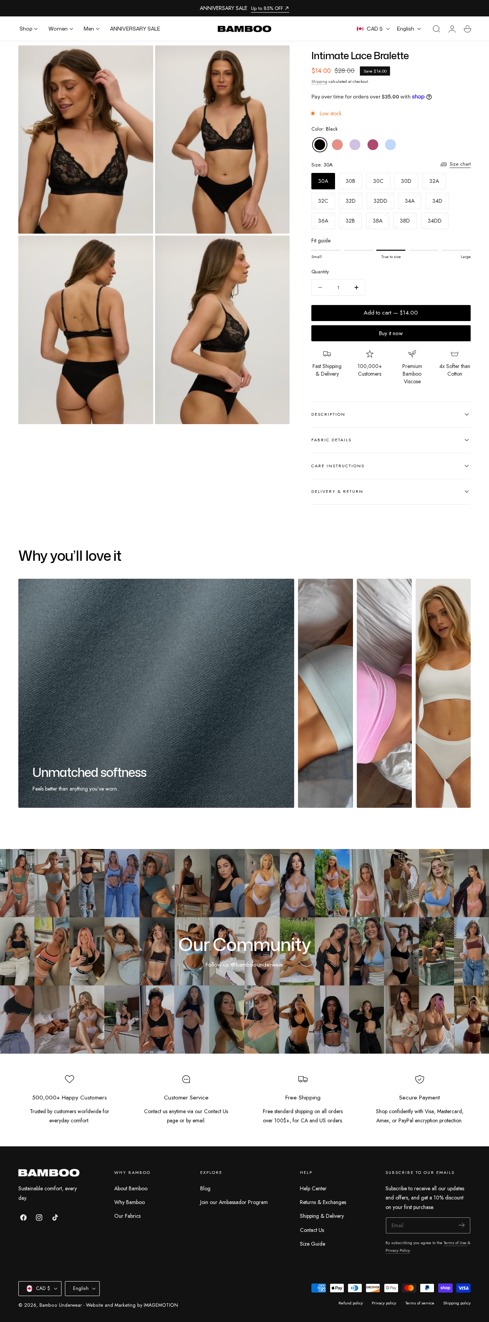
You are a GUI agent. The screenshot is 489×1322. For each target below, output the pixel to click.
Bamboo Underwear (60, 1305)
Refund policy (350, 1303)
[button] (437, 29)
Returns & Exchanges (323, 1202)
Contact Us (312, 1229)
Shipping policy (457, 1303)
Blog (205, 1188)
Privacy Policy (397, 1250)
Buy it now (391, 333)
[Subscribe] (462, 1225)
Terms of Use (456, 1243)
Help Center (313, 1188)
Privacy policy (384, 1303)
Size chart (460, 164)
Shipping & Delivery (322, 1216)
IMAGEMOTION (161, 1305)
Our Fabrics (127, 1216)
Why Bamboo (129, 1202)
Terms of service (419, 1303)
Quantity (320, 271)
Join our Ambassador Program (234, 1202)
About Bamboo (130, 1188)
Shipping (319, 81)
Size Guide (312, 1244)
